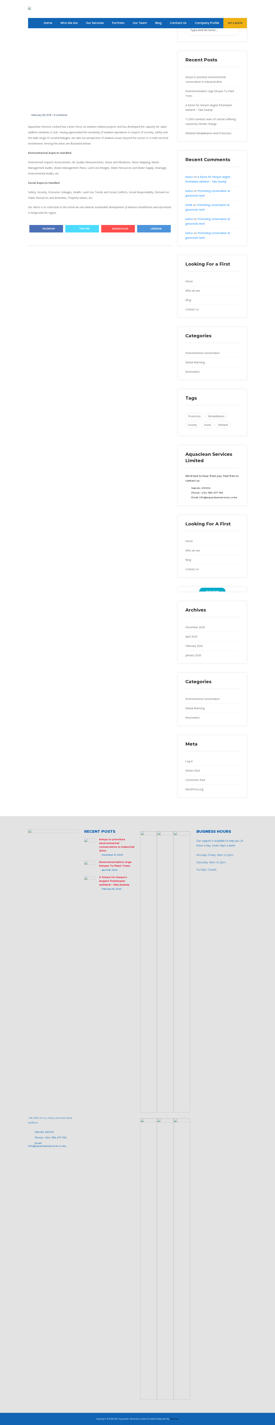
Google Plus (120, 228)
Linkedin (156, 228)
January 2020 (193, 655)
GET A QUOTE (235, 23)
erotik (188, 205)
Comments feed (195, 780)
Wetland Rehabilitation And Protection (208, 133)
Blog (188, 300)
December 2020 (195, 627)
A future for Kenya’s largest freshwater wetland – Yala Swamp (114, 881)
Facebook (48, 228)
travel (207, 425)
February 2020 (194, 646)
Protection (194, 416)
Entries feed (192, 770)
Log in (189, 761)
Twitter (84, 228)
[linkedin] (223, 9)
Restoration (192, 371)
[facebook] (240, 9)
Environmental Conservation (202, 353)
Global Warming (195, 362)
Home (189, 281)
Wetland (223, 425)
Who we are (192, 290)
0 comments (61, 115)
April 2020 (191, 636)
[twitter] (231, 9)
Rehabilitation (216, 416)
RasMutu (174, 1419)
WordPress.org (194, 789)
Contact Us (192, 309)
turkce (189, 177)
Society (192, 425)
